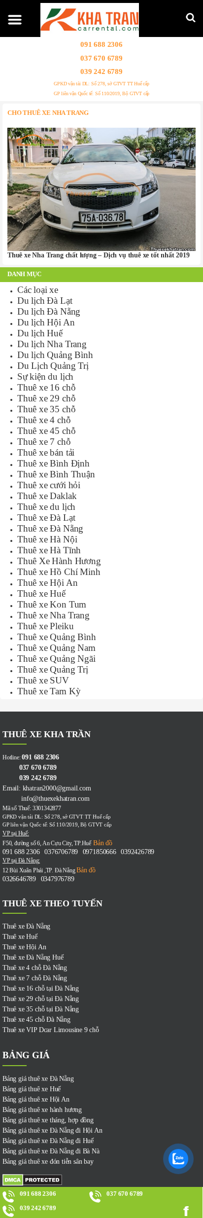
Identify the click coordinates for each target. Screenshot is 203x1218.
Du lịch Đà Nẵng (48, 311)
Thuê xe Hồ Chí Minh (58, 572)
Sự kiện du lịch (45, 376)
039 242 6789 (101, 71)
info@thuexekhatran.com (46, 798)
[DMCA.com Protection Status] (101, 1180)
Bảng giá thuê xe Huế (31, 1089)
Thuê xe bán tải (45, 452)
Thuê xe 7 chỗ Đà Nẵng (34, 978)
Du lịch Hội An (45, 322)
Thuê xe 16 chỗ (46, 387)
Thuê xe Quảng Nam (56, 648)
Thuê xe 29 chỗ (46, 398)
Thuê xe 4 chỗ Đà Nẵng (34, 967)
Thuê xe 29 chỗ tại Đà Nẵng (40, 999)
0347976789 (57, 879)
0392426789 (137, 852)
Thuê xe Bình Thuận (56, 474)
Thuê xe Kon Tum (51, 604)
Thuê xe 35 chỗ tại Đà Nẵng (40, 1009)
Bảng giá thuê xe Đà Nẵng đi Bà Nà (51, 1151)
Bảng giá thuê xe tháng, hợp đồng (48, 1120)
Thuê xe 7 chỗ (44, 441)
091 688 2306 (101, 44)
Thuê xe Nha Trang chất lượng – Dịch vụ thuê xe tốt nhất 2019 (98, 255)
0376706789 (61, 852)
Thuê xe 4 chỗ (44, 420)
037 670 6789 (101, 58)
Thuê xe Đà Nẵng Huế (32, 957)
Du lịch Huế (40, 333)
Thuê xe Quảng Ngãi (56, 658)
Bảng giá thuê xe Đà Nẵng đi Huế (48, 1141)
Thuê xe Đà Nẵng (50, 528)
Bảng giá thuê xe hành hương (42, 1109)
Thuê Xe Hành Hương (59, 561)
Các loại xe (37, 290)
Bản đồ (101, 843)
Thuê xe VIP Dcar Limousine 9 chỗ (50, 1030)
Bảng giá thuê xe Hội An (35, 1099)
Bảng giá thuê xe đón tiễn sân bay (48, 1161)
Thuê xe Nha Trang (53, 615)
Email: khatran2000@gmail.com (46, 788)
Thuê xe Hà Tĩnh (49, 550)
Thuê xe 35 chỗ (46, 409)
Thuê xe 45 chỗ (46, 431)
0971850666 (99, 852)
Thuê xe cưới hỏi (48, 485)
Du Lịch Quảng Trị (53, 365)
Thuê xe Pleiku (45, 626)
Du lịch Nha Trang (52, 344)
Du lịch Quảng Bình (55, 355)
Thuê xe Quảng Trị (52, 669)
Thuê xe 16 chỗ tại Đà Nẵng (40, 988)
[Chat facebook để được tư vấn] (190, 1211)
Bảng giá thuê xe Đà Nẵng (37, 1078)
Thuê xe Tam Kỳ (48, 691)
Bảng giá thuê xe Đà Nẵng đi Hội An (52, 1130)
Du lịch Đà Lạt (44, 300)
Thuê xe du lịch (46, 507)
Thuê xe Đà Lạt (46, 517)
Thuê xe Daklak (46, 496)
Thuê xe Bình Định (53, 463)
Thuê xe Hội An (47, 582)
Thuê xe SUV (43, 680)
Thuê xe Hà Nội (47, 539)
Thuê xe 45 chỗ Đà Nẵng (36, 1019)
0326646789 (19, 879)
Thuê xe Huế (41, 593)
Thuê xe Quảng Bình (56, 637)
